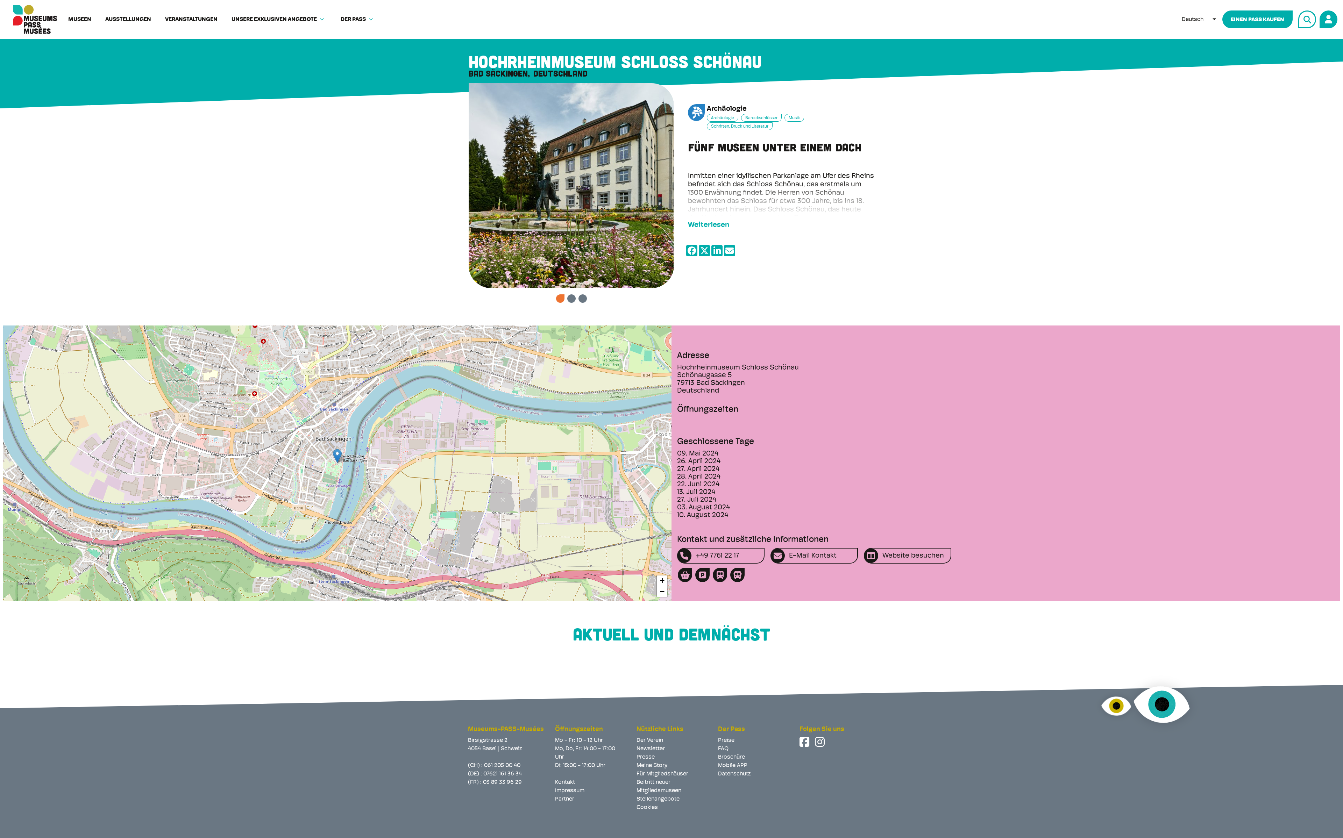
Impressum (569, 791)
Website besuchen (913, 555)
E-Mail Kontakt (813, 555)
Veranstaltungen (191, 19)
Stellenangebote (658, 799)
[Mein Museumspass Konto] (1327, 18)
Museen (79, 19)
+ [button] (662, 580)
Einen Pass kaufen (1257, 20)
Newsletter (651, 749)
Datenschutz (734, 774)
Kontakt (565, 782)
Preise (726, 740)
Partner (564, 799)
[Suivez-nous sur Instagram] (820, 741)
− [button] (662, 591)
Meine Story (652, 765)
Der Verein (650, 740)
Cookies (647, 807)
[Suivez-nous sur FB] (805, 741)
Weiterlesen (708, 225)
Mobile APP (732, 765)
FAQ (723, 749)
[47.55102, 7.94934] (337, 456)
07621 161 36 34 (502, 774)
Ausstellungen (128, 19)
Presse (646, 757)
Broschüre (731, 757)
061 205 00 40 (502, 765)
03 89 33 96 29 (502, 782)
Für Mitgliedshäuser (662, 774)
